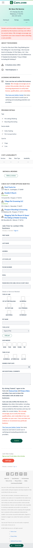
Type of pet (5, 327)
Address (5, 251)
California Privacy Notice (16, 541)
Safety (25, 480)
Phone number (7, 267)
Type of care (6, 294)
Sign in (16, 230)
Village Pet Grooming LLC (13, 201)
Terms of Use (13, 391)
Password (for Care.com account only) (15, 283)
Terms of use (13, 531)
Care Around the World (16, 483)
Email (4, 275)
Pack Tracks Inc (10, 187)
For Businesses (25, 478)
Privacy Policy (25, 391)
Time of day (6, 352)
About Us (6, 478)
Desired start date (8, 363)
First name (5, 235)
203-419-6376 (16, 16)
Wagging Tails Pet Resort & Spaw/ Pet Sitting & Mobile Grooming (16, 217)
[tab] (16, 291)
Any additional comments (11, 371)
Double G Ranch (10, 193)
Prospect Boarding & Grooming (15, 210)
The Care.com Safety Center (11, 427)
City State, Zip (6, 259)
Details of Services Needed (11, 292)
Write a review (11, 175)
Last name (5, 243)
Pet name (5, 319)
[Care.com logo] (17, 2)
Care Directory (15, 478)
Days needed (6, 340)
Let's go (8, 460)
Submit (16, 440)
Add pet (7, 335)
